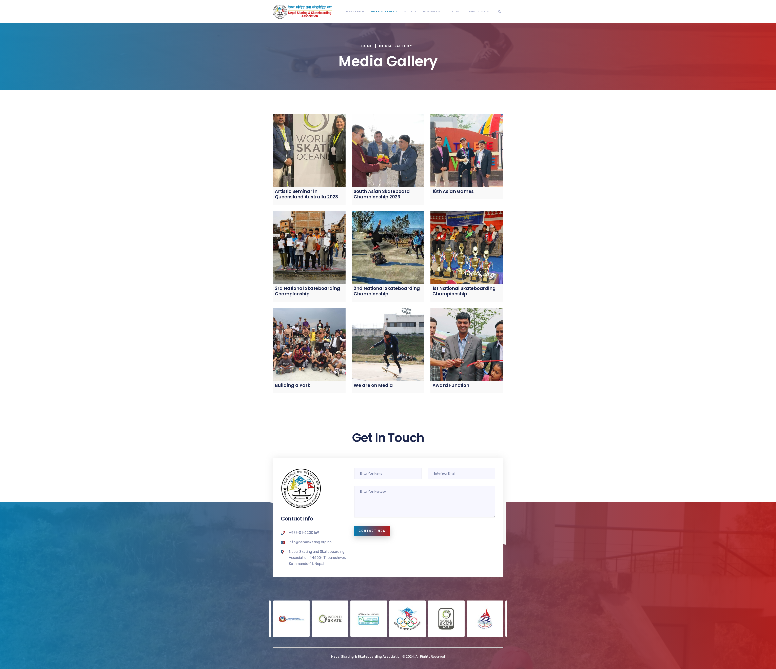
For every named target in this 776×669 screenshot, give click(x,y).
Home (367, 46)
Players (430, 11)
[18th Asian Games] (466, 150)
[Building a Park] (309, 344)
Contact (455, 11)
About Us (477, 11)
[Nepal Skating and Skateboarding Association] (302, 12)
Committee (351, 11)
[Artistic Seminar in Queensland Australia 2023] (309, 150)
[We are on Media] (388, 344)
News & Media (383, 11)
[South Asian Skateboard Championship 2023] (388, 150)
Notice (410, 11)
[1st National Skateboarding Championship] (466, 247)
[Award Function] (466, 344)
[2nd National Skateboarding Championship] (388, 247)
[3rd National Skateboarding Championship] (309, 247)
